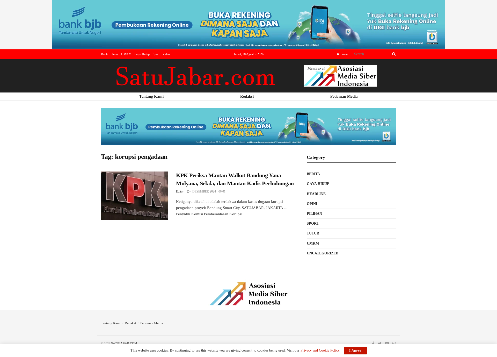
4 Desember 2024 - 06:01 (207, 191)
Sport (156, 54)
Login (344, 54)
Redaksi (130, 323)
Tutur (114, 54)
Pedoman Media (151, 323)
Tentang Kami (111, 323)
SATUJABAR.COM (124, 343)
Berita (104, 54)
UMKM (126, 54)
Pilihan (314, 214)
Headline (316, 194)
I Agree (355, 350)
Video (166, 54)
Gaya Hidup (142, 54)
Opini (312, 204)
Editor (180, 191)
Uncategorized (322, 253)
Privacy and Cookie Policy (320, 350)
